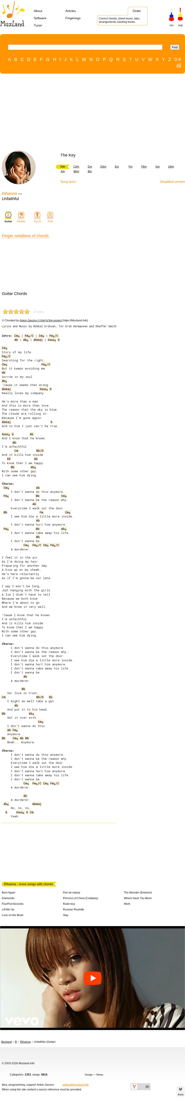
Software (40, 18)
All (178, 65)
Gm (157, 166)
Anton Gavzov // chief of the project (41, 320)
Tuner (38, 25)
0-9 (177, 59)
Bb (14, 442)
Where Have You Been (138, 898)
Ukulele (21, 221)
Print (50, 221)
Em (117, 166)
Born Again (8, 892)
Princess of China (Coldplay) (80, 898)
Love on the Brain (12, 915)
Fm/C (29, 336)
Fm (130, 166)
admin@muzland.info (75, 1084)
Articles (70, 11)
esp (180, 25)
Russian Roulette (73, 909)
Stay (65, 915)
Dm (90, 166)
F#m (144, 166)
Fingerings (73, 18)
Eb (9, 459)
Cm (17, 336)
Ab (16, 340)
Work (127, 903)
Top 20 (37, 221)
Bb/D (40, 451)
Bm (90, 171)
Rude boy (69, 903)
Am (63, 171)
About (38, 11)
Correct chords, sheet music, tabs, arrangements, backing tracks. (119, 20)
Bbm (76, 171)
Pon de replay (71, 892)
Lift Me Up (8, 909)
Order (137, 11)
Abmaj (38, 340)
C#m (76, 166)
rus (171, 25)
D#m (103, 166)
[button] (92, 978)
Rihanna (9, 193)
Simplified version (172, 181)
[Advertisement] (90, 113)
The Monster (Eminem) (138, 892)
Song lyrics (68, 181)
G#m (171, 166)
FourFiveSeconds (12, 903)
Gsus (52, 340)
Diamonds (8, 898)
